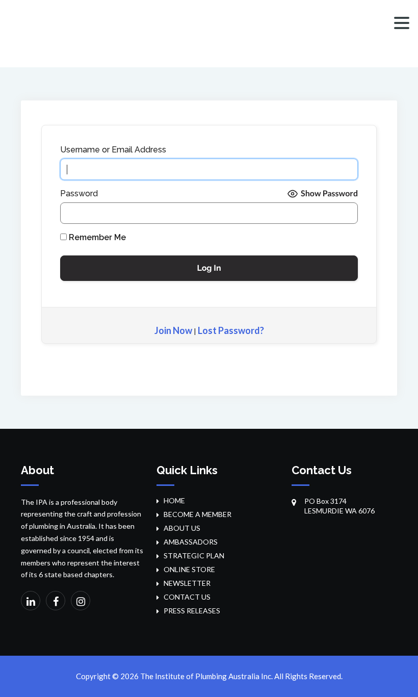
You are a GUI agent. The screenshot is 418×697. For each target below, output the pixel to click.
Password (79, 193)
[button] (401, 23)
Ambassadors (191, 541)
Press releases (192, 610)
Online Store (189, 569)
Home (174, 500)
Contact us (187, 596)
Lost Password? (231, 330)
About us (182, 528)
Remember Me (96, 237)
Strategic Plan (194, 555)
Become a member (197, 514)
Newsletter (187, 583)
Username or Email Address (113, 149)
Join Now (173, 330)
